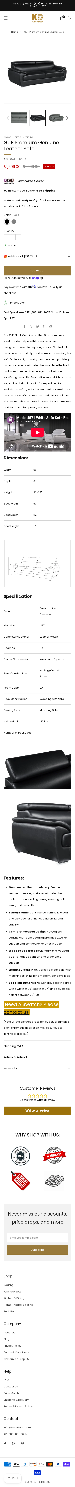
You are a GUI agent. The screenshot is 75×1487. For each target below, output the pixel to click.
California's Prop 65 (16, 1359)
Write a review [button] (37, 1110)
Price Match (17, 303)
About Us (9, 1332)
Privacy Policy (12, 1346)
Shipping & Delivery (16, 1400)
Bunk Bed (10, 1311)
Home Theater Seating (18, 1305)
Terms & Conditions (16, 1352)
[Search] (69, 18)
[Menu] (6, 18)
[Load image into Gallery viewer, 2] (19, 118)
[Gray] (14, 221)
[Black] (7, 221)
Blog (6, 1339)
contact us (16, 1012)
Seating (9, 1285)
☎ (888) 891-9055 (15, 1434)
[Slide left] (8, 117)
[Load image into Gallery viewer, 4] (56, 118)
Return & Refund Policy (18, 1406)
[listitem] (38, 5)
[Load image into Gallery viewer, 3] (38, 118)
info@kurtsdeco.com (17, 1427)
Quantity (9, 231)
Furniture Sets (12, 1291)
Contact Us (11, 1386)
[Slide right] (66, 117)
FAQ (6, 1380)
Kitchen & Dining (14, 1298)
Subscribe (38, 1250)
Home (14, 32)
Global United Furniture (18, 137)
